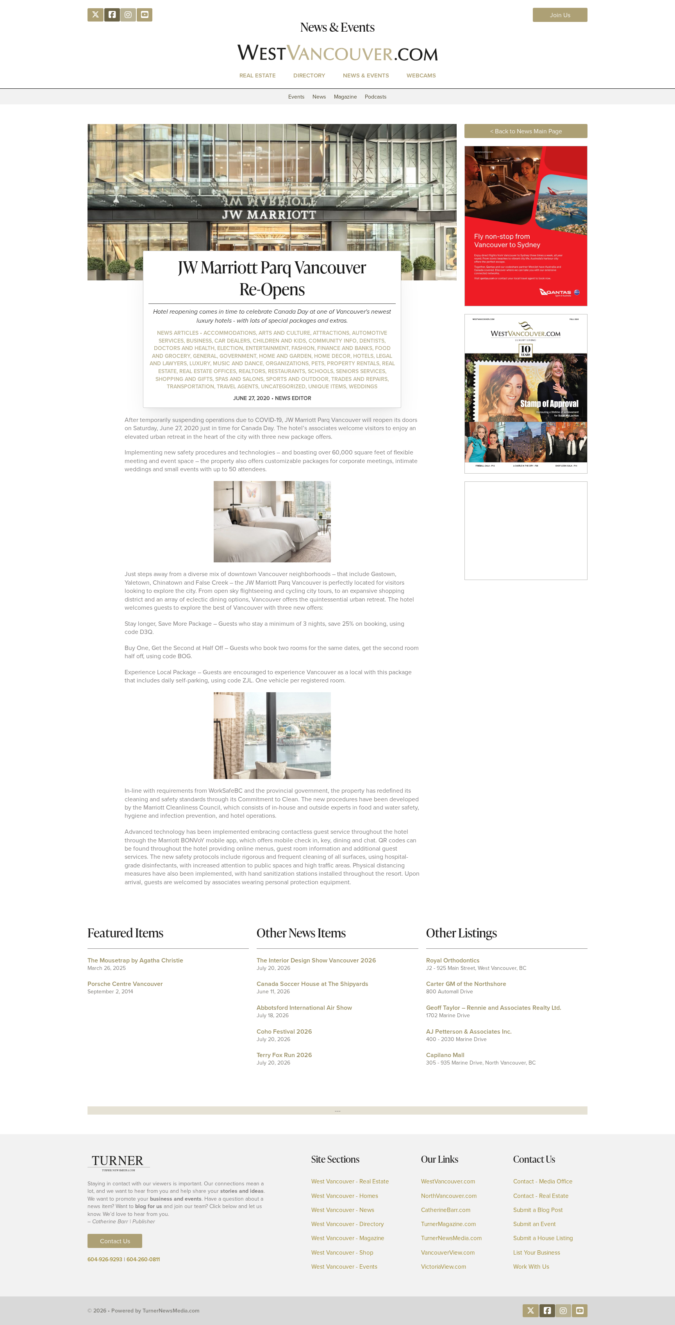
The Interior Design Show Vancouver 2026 (316, 960)
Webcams (421, 75)
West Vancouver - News (342, 1210)
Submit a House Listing (543, 1238)
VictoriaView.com (443, 1266)
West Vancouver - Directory (347, 1224)
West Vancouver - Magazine (347, 1238)
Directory (309, 75)
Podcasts (376, 97)
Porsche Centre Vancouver (125, 983)
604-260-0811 (143, 1259)
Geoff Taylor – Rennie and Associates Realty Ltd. (493, 1007)
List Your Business (536, 1252)
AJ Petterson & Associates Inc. (469, 1031)
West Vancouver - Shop (342, 1252)
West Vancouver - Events (344, 1266)
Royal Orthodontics (453, 960)
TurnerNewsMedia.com (451, 1238)
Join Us (560, 15)
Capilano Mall (445, 1054)
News (319, 97)
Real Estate (257, 75)
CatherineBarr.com (445, 1210)
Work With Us (531, 1266)
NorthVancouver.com (449, 1196)
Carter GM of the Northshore (466, 983)
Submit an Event (534, 1224)
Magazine (345, 97)
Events (296, 97)
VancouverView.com (448, 1252)
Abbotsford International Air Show (304, 1007)
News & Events (366, 75)
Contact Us (115, 1241)
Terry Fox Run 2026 (284, 1054)
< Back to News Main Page (526, 131)
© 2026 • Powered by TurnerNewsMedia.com (144, 1310)
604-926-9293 (105, 1259)
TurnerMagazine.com (448, 1224)
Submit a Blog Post (538, 1210)
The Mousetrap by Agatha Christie (135, 960)
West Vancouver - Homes (344, 1196)
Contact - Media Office (543, 1181)
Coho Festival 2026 (284, 1031)
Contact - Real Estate (541, 1196)
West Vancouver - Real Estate (350, 1181)
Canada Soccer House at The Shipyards (312, 983)
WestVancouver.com (448, 1181)
